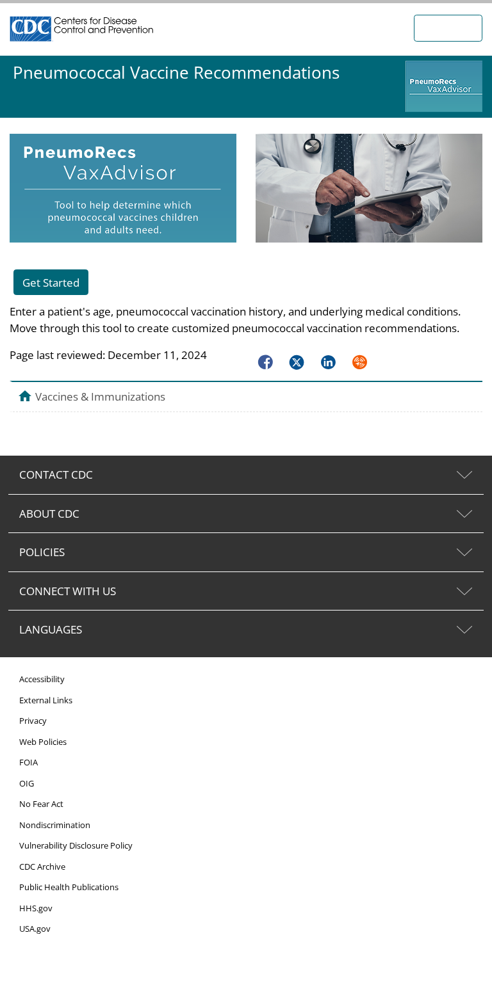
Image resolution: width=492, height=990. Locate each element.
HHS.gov (36, 908)
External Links (45, 700)
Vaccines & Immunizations (100, 396)
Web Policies (43, 741)
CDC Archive (42, 866)
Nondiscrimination (54, 825)
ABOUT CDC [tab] (49, 513)
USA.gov (35, 928)
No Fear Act (41, 804)
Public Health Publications (69, 887)
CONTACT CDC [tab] (56, 474)
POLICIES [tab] (42, 552)
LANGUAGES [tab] (50, 629)
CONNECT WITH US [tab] (67, 591)
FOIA (28, 762)
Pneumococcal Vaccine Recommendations (176, 72)
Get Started (50, 282)
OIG (26, 783)
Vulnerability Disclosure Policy (76, 845)
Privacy (33, 720)
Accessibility (42, 679)
